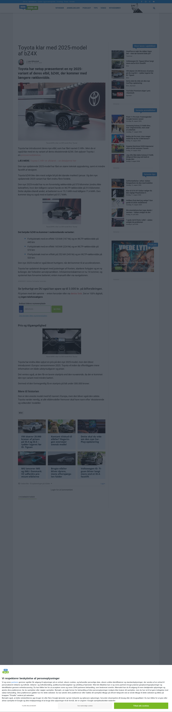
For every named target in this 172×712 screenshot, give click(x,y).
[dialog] (86, 688)
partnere (14, 682)
